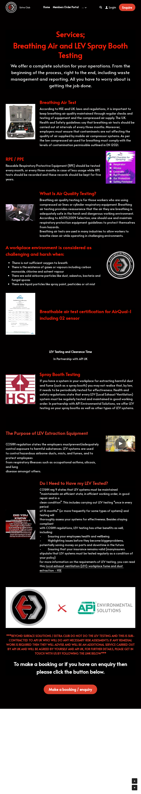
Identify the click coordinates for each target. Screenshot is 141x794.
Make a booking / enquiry (70, 689)
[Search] (101, 7)
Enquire (127, 7)
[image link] (11, 7)
